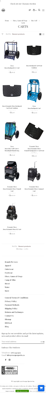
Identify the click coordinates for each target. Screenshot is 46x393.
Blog (7, 326)
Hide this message (22, 391)
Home (7, 21)
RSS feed (8, 323)
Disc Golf (34, 21)
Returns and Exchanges (14, 312)
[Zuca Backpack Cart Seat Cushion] (34, 51)
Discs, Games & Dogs (20, 21)
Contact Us (9, 316)
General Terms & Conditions (16, 298)
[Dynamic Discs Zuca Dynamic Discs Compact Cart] (34, 172)
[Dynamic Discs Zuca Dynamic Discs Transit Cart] (12, 172)
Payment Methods (12, 305)
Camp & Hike (10, 280)
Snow (7, 291)
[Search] (39, 10)
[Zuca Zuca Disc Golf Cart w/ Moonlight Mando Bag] (12, 131)
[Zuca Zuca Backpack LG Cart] (12, 51)
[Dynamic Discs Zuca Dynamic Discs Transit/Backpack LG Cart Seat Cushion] (34, 131)
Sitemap (8, 319)
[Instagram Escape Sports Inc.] (9, 360)
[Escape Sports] (10, 374)
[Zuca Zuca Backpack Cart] (34, 91)
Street (7, 283)
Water (7, 287)
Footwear (9, 273)
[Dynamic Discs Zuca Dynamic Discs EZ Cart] (12, 212)
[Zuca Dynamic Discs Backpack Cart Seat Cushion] (12, 91)
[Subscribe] (41, 341)
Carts (23, 23)
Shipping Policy (11, 308)
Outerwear (9, 269)
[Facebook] (6, 360)
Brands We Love (11, 262)
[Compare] (30, 10)
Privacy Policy (11, 301)
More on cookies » (35, 391)
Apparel (8, 265)
